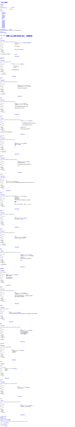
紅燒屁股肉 (2, 268)
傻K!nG (1, 286)
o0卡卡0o (1, 379)
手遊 (2, 14)
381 (2, 312)
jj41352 (1, 361)
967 (2, 218)
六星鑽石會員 (2, 80)
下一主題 (5, 416)
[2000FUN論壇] (3, 2)
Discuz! (5, 424)
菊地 (1, 323)
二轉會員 (1, 118)
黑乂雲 (1, 192)
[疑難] (8, 36)
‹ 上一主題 (2, 416)
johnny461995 (2, 343)
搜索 (1, 29)
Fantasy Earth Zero (11, 30)
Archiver (4, 419)
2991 (2, 331)
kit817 (1, 248)
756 (2, 65)
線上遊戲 (3, 22)
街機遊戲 (3, 26)
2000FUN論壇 (2, 30)
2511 (2, 294)
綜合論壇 (4, 13)
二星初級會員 (2, 176)
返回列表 (1, 32)
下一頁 (2, 31)
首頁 (3, 12)
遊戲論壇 (3, 21)
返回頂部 (17, 56)
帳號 (1, 7)
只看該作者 (25, 42)
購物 (2, 18)
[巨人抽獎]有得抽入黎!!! (17, 36)
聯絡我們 (1, 419)
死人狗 (1, 228)
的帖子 (18, 144)
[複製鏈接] (29, 36)
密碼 (1, 9)
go (6, 33)
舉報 (15, 56)
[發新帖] (4, 32)
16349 (3, 123)
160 (2, 276)
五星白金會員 (2, 40)
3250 (2, 163)
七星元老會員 (2, 325)
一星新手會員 (2, 363)
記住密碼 (12, 7)
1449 (2, 236)
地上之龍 (1, 155)
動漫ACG (3, 27)
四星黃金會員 (2, 60)
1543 (2, 85)
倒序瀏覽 (28, 42)
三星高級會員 (2, 307)
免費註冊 (1, 4)
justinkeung (16, 204)
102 (2, 181)
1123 (2, 105)
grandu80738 (2, 135)
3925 (2, 387)
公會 (3, 15)
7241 (2, 405)
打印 (30, 42)
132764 (1, 97)
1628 (2, 143)
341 (2, 45)
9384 (2, 256)
